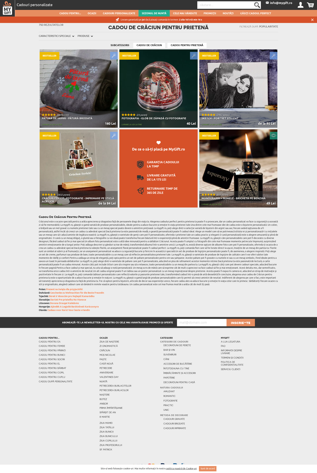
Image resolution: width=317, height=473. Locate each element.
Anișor (104, 403)
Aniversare (106, 372)
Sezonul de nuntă (154, 13)
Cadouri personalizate (119, 13)
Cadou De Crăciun (149, 45)
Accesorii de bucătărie (177, 363)
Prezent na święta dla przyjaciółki (64, 289)
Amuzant (169, 391)
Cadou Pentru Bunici (52, 355)
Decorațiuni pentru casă (179, 382)
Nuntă (103, 381)
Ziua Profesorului (111, 445)
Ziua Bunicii (106, 431)
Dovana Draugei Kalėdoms (64, 303)
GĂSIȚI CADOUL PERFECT (255, 13)
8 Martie (105, 417)
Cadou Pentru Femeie (52, 346)
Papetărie (169, 377)
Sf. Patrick (106, 449)
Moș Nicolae (107, 355)
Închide (312, 20)
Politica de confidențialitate (232, 363)
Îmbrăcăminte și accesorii (179, 373)
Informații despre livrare (231, 352)
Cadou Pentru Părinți (52, 350)
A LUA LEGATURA (230, 341)
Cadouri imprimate (174, 428)
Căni (166, 359)
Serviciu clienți (230, 369)
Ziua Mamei (106, 423)
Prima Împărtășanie (111, 408)
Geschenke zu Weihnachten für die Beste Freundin (77, 293)
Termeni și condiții (232, 357)
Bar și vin (169, 350)
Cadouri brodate (174, 423)
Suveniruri (169, 354)
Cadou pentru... (70, 13)
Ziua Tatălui (107, 427)
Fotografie (170, 400)
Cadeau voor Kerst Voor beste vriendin (69, 310)
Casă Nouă (106, 363)
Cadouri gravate (174, 419)
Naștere (105, 394)
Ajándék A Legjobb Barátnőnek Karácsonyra (75, 306)
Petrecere (106, 368)
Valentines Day (109, 377)
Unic (166, 410)
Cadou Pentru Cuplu (52, 377)
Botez (103, 399)
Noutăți (228, 13)
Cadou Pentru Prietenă (187, 45)
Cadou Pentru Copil (51, 372)
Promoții (210, 13)
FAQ (223, 346)
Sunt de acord (208, 468)
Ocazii (92, 13)
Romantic (169, 396)
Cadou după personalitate (55, 381)
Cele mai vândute (185, 13)
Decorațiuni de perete (177, 345)
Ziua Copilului (108, 440)
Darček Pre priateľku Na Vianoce (68, 300)
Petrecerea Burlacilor (114, 390)
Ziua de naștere (109, 341)
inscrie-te (240, 322)
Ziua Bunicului (109, 436)
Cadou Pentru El (49, 363)
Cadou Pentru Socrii (52, 359)
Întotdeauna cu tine (176, 368)
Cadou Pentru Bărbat (52, 368)
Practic (168, 405)
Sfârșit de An (108, 412)
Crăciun (105, 350)
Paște (103, 359)
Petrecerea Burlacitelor (115, 385)
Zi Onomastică (109, 346)
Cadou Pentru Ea (49, 341)
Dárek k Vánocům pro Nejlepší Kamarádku (71, 296)
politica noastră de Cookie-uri (181, 468)
